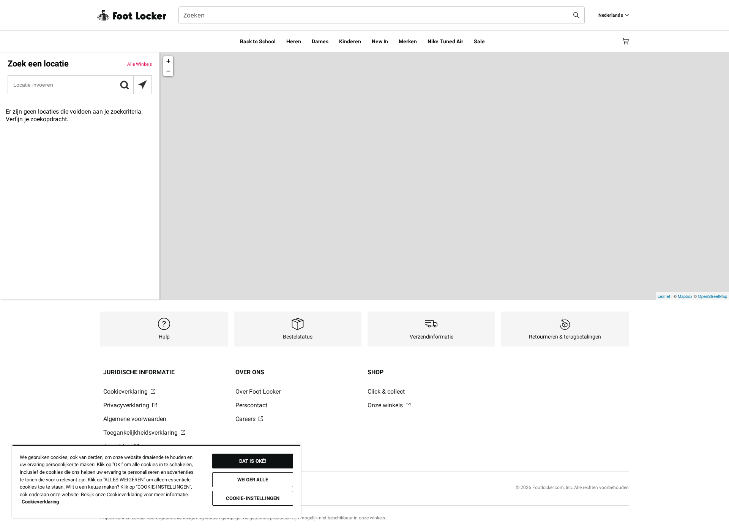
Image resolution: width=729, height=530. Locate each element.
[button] (124, 85)
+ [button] (168, 61)
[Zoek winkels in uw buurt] (142, 85)
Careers (246, 418)
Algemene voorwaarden (134, 418)
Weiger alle (252, 480)
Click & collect (386, 391)
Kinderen (350, 41)
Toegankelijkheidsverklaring (141, 432)
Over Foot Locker (258, 391)
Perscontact (251, 405)
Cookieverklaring (126, 391)
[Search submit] (576, 15)
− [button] (168, 71)
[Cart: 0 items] (626, 41)
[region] (156, 481)
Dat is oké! (252, 461)
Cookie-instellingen (252, 498)
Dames (320, 41)
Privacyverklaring (127, 405)
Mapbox (685, 296)
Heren (293, 41)
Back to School (258, 41)
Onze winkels (386, 405)
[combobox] (381, 15)
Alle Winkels (139, 64)
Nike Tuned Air (445, 41)
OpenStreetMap (712, 296)
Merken (408, 41)
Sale (479, 41)
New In (380, 41)
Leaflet (664, 296)
